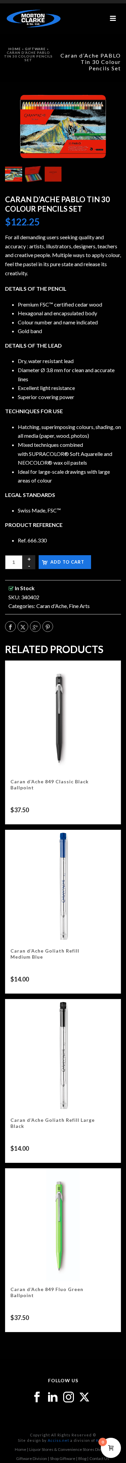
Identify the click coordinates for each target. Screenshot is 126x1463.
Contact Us (99, 1458)
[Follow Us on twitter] (84, 1397)
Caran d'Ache (51, 606)
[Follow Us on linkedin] (52, 1397)
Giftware (35, 49)
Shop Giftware (62, 1458)
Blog (82, 1458)
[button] (107, 104)
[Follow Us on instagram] (68, 1397)
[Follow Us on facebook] (37, 1397)
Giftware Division (31, 1458)
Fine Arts (79, 606)
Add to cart (67, 562)
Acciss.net (58, 1440)
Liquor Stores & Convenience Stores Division (69, 1449)
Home (14, 49)
